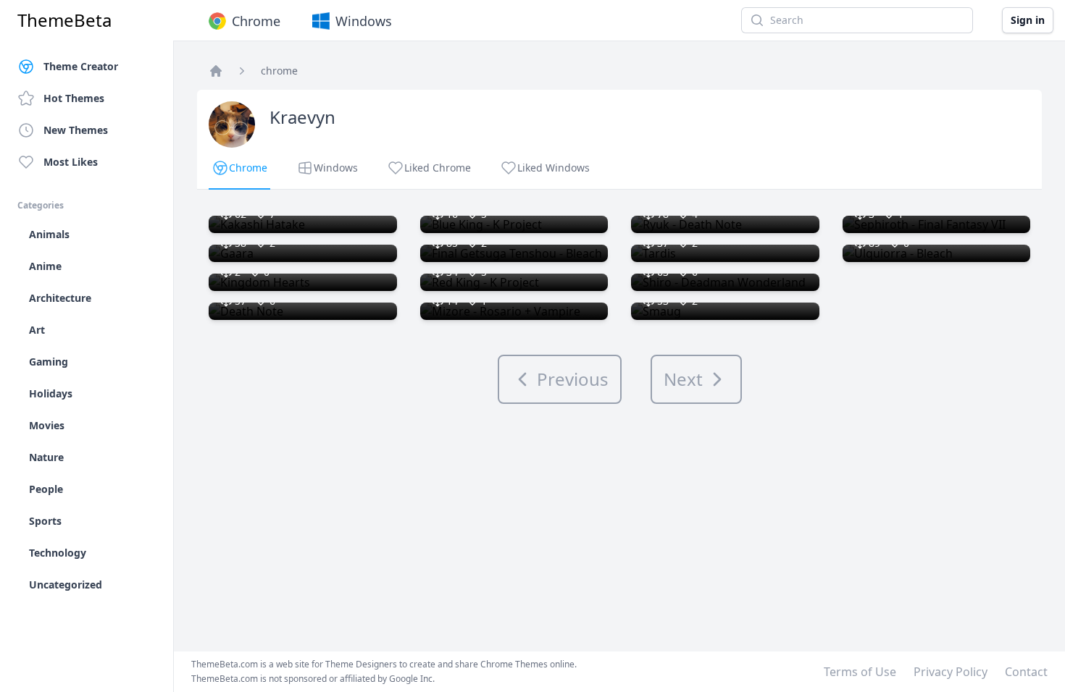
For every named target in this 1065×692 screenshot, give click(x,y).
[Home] (216, 71)
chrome (279, 70)
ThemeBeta (64, 20)
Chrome (256, 21)
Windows (363, 21)
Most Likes (70, 162)
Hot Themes (73, 98)
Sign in (1028, 20)
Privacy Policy (950, 672)
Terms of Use (860, 672)
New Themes (75, 130)
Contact (1026, 672)
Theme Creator (80, 66)
